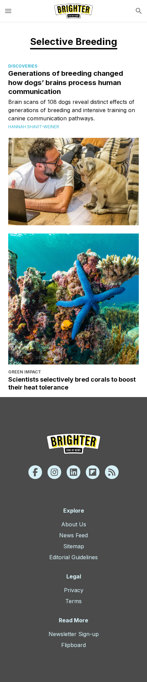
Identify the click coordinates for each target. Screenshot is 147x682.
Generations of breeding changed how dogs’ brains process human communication (65, 82)
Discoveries (22, 66)
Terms (73, 601)
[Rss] (112, 472)
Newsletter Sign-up (74, 634)
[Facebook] (35, 472)
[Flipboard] (92, 472)
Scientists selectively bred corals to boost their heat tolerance (72, 383)
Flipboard (73, 645)
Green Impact (24, 371)
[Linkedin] (73, 472)
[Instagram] (54, 472)
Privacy (73, 590)
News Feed (73, 535)
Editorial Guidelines (73, 557)
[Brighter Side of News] (73, 11)
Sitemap (73, 546)
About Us (73, 524)
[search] (139, 11)
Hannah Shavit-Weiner (33, 126)
